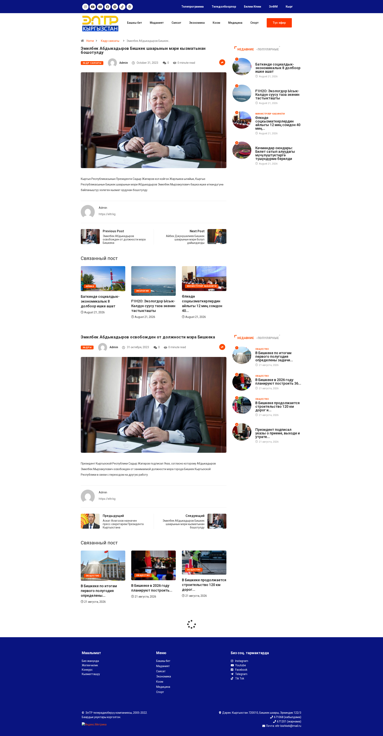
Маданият (157, 22)
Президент (262, 425)
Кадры (87, 347)
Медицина (235, 22)
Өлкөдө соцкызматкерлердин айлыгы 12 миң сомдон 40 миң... (277, 123)
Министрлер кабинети (151, 286)
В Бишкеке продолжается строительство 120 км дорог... (153, 585)
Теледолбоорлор (224, 6)
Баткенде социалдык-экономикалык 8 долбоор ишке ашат (201, 301)
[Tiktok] (122, 7)
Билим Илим (252, 6)
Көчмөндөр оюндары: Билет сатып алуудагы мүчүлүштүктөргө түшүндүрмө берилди (275, 153)
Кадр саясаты (110, 40)
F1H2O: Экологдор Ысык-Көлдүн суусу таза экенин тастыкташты (103, 306)
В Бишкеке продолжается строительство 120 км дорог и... (277, 406)
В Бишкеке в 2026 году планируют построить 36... (278, 381)
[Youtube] (93, 7)
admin (123, 62)
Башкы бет (134, 22)
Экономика (197, 22)
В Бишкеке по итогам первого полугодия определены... (200, 591)
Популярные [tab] (268, 49)
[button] (279, 22)
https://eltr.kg (107, 214)
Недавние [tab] (245, 49)
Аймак (191, 286)
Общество (92, 575)
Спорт (254, 22)
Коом (216, 22)
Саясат (176, 22)
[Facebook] (107, 7)
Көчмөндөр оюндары (270, 144)
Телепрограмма (192, 6)
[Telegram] (115, 7)
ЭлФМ (273, 6)
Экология (92, 291)
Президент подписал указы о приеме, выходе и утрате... (277, 433)
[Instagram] (85, 7)
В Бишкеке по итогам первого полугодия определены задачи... (274, 356)
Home (90, 40)
